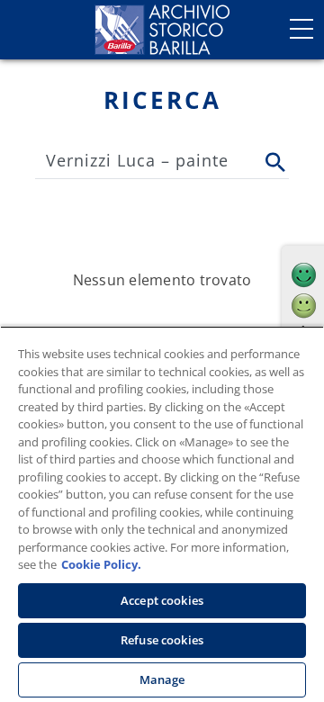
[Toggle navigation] (301, 28)
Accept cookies (162, 600)
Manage (162, 679)
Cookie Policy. (101, 564)
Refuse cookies (162, 640)
